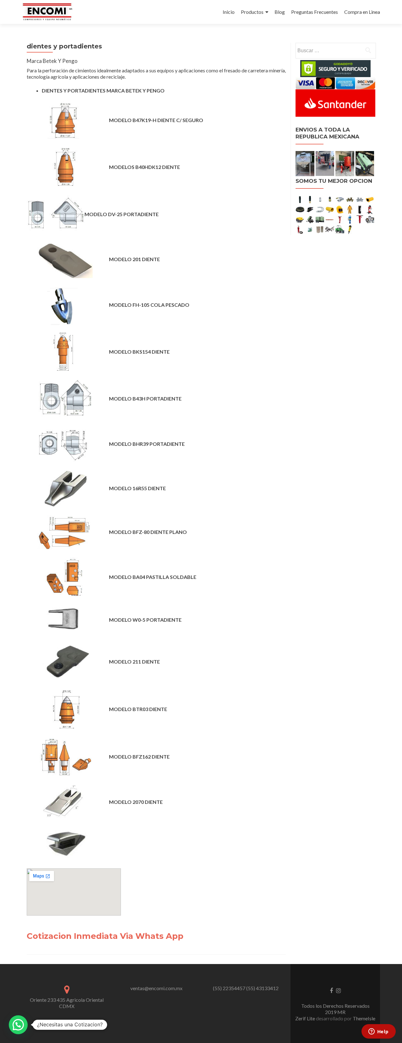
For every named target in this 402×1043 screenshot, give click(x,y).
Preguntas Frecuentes (314, 12)
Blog (279, 12)
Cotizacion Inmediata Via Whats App (105, 936)
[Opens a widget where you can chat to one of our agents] (378, 1032)
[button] (18, 1024)
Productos (252, 12)
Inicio (229, 12)
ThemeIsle (364, 1018)
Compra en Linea (362, 12)
